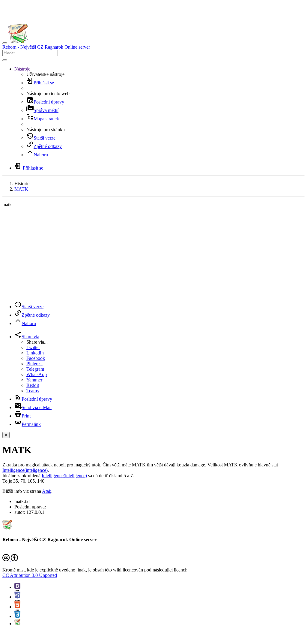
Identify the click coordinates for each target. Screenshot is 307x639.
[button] (22, 68)
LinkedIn (35, 352)
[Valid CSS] (17, 616)
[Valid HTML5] (17, 606)
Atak (46, 491)
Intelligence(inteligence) (25, 470)
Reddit (32, 385)
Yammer (34, 379)
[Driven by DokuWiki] (17, 623)
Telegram (35, 369)
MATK (21, 188)
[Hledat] (4, 60)
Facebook (35, 358)
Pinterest (34, 363)
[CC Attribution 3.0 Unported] (10, 559)
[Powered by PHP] (17, 596)
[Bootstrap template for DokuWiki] (17, 587)
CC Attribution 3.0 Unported (29, 575)
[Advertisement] (153, 254)
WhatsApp (36, 374)
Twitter (33, 347)
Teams (32, 390)
